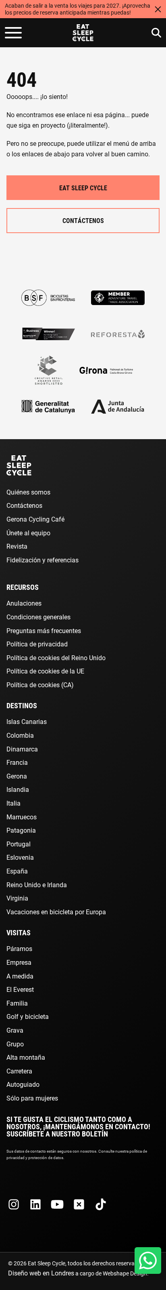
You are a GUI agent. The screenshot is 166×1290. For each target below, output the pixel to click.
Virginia (17, 898)
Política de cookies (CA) (40, 684)
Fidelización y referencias (42, 560)
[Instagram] (13, 1204)
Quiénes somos (28, 492)
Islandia (17, 789)
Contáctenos (83, 220)
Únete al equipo (28, 532)
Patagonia (21, 830)
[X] (79, 1204)
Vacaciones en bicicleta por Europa (56, 911)
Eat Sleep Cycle (83, 187)
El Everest (20, 989)
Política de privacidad (37, 644)
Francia (17, 762)
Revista (16, 546)
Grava (14, 1030)
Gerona (16, 776)
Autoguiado (22, 1084)
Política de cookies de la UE (45, 671)
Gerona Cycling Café (35, 519)
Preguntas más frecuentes (43, 630)
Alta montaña (25, 1057)
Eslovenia (20, 857)
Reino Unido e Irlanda (36, 884)
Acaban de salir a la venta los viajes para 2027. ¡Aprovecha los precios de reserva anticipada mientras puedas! (77, 9)
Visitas (18, 932)
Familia (17, 1003)
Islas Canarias (26, 721)
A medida (19, 976)
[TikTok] (100, 1204)
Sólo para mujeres (32, 1098)
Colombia (20, 735)
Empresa (18, 962)
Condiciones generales (38, 616)
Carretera (19, 1071)
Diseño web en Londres (41, 1273)
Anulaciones (24, 603)
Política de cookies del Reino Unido (56, 657)
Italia (13, 803)
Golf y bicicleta (27, 1016)
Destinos (21, 705)
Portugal (18, 844)
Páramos (19, 948)
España (17, 871)
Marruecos (21, 816)
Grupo (15, 1044)
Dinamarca (22, 749)
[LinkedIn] (35, 1204)
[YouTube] (57, 1204)
